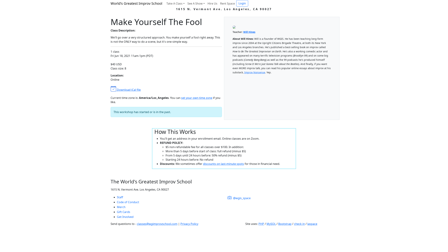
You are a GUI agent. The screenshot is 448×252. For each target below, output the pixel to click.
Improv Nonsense (254, 72)
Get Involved (125, 217)
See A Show (195, 3)
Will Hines (249, 32)
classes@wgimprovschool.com (157, 224)
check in (299, 224)
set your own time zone (196, 98)
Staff (120, 197)
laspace (312, 224)
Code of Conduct (128, 202)
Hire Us (212, 3)
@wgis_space (241, 198)
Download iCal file (128, 90)
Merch (121, 207)
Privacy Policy (189, 224)
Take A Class (174, 3)
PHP (261, 224)
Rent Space (227, 3)
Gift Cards (123, 212)
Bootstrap (285, 224)
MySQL (271, 224)
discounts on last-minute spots (223, 164)
